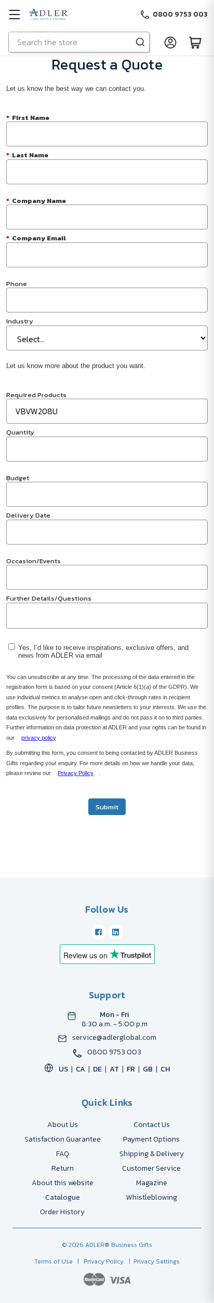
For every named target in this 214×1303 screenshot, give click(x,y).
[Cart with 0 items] (195, 42)
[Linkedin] (116, 932)
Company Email (36, 237)
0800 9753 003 (114, 1052)
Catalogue (62, 1197)
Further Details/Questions (48, 597)
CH (165, 1069)
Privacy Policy (75, 773)
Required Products (36, 394)
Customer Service (151, 1168)
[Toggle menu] (14, 14)
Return (62, 1168)
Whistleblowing (151, 1197)
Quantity (20, 431)
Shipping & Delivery (151, 1153)
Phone (16, 283)
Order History (62, 1211)
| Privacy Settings (153, 1261)
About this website (62, 1182)
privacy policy (38, 738)
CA (80, 1069)
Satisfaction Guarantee (62, 1139)
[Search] (140, 42)
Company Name (36, 200)
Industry (19, 320)
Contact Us (151, 1124)
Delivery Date (28, 514)
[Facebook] (98, 932)
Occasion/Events (33, 560)
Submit (107, 807)
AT (114, 1069)
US (63, 1069)
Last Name (27, 154)
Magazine (151, 1182)
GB (148, 1069)
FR (131, 1069)
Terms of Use (54, 1261)
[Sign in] (170, 42)
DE (97, 1069)
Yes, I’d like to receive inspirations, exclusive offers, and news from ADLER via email (103, 652)
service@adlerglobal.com (114, 1037)
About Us (62, 1124)
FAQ (62, 1153)
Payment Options (151, 1139)
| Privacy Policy (99, 1261)
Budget (17, 477)
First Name (27, 117)
